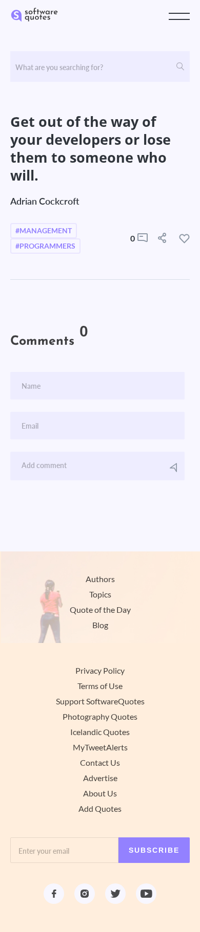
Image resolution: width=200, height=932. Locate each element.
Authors (100, 579)
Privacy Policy (100, 670)
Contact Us (100, 762)
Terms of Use (100, 686)
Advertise (100, 778)
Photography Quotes (100, 716)
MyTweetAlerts (100, 747)
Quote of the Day (100, 609)
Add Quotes (100, 808)
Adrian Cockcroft (44, 201)
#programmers (45, 246)
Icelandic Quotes (100, 732)
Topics (100, 594)
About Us (100, 793)
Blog (100, 625)
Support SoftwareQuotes (100, 701)
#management (43, 231)
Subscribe (154, 850)
